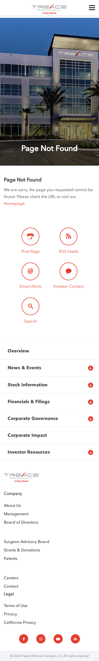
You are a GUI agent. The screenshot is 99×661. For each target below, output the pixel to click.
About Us (12, 505)
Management (16, 513)
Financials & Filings (29, 401)
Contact (11, 586)
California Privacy (20, 622)
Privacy (10, 613)
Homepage (14, 203)
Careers (11, 577)
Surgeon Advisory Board (26, 541)
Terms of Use (15, 605)
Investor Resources (29, 452)
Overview (18, 351)
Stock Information (27, 385)
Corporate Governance (33, 418)
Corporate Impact (27, 435)
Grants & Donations (22, 549)
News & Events (24, 368)
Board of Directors (21, 522)
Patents (10, 558)
